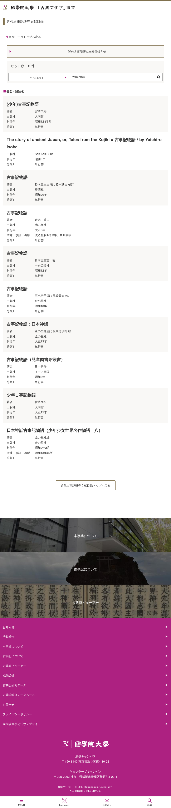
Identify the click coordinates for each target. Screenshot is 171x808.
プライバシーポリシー (17, 714)
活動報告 (8, 636)
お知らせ (8, 627)
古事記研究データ (14, 685)
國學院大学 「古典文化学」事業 (55, 7)
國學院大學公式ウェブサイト (22, 724)
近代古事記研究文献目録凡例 (87, 51)
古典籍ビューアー (85, 602)
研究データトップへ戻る (25, 37)
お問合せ (8, 704)
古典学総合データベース (19, 695)
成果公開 (9, 675)
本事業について (85, 535)
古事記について (85, 569)
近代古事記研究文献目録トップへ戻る (85, 485)
